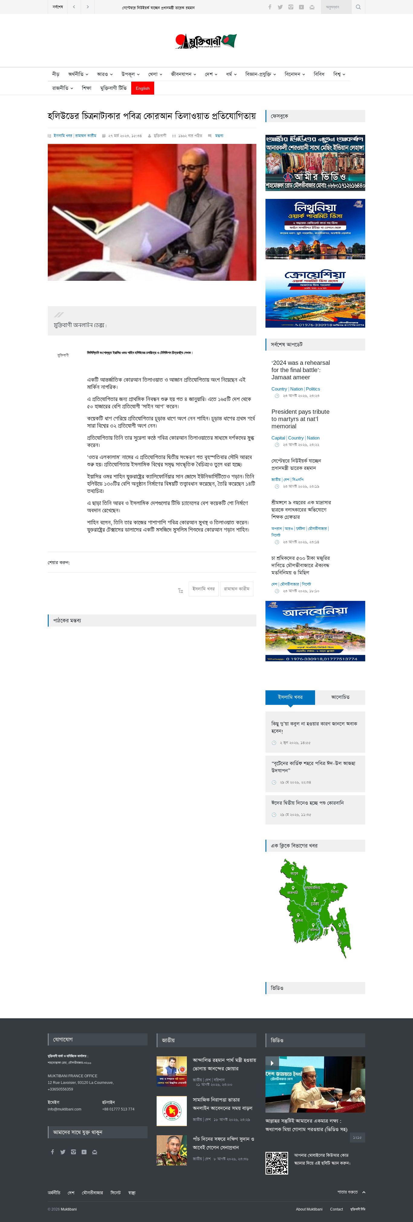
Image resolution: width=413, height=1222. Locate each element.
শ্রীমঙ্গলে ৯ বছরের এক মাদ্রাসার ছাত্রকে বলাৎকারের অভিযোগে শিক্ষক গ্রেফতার (301, 510)
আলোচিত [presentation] (340, 697)
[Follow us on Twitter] (280, 6)
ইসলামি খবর (63, 135)
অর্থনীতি (75, 74)
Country (279, 389)
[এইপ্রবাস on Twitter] (62, 1151)
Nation (296, 389)
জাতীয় (276, 479)
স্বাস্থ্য (131, 1193)
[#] (206, 42)
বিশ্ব (336, 74)
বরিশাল (219, 1080)
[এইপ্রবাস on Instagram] (73, 1151)
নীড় (55, 74)
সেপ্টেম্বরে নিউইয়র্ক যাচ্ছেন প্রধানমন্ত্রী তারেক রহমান (158, 8)
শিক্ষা (86, 88)
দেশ (209, 74)
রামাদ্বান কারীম (85, 135)
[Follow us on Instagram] (290, 6)
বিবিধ (319, 74)
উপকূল (128, 74)
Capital (278, 438)
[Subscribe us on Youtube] (301, 6)
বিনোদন (292, 74)
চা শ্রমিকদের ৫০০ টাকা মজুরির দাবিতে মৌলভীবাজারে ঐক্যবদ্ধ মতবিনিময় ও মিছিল (301, 565)
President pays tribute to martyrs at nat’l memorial (301, 419)
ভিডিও (277, 988)
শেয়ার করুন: (59, 562)
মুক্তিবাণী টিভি (113, 88)
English (143, 88)
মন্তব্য (218, 135)
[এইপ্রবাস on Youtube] (84, 1151)
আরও (102, 74)
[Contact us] (312, 6)
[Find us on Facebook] (52, 1151)
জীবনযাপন (181, 74)
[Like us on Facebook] (269, 6)
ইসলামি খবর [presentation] (290, 697)
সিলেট (276, 535)
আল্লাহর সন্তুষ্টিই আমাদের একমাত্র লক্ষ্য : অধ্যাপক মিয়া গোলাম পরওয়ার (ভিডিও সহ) (306, 1125)
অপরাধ (277, 528)
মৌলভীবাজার (317, 528)
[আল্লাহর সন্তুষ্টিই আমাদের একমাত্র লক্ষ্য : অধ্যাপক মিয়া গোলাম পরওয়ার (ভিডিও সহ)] (315, 1084)
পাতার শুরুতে (347, 1192)
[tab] (290, 700)
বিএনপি (298, 479)
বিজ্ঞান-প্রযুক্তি (258, 74)
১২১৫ (357, 1137)
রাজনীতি (60, 88)
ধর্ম (229, 74)
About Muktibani (309, 1209)
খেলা (153, 74)
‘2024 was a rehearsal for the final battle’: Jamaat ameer (301, 370)
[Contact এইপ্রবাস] (94, 1151)
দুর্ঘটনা (300, 528)
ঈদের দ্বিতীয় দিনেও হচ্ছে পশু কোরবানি (308, 803)
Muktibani (69, 1209)
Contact (336, 1209)
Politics (313, 389)
